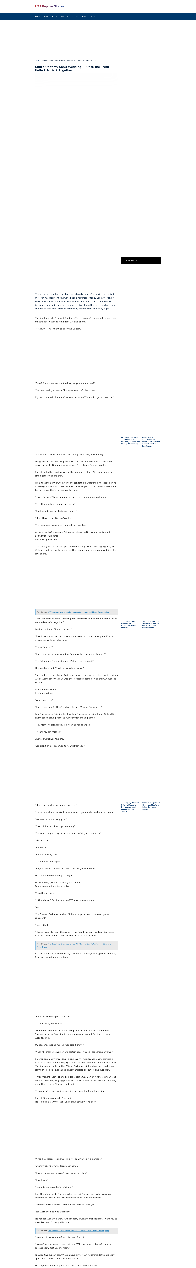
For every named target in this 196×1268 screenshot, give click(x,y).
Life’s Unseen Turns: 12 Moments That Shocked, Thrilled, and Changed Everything (130, 406)
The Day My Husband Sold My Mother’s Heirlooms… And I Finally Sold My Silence (130, 772)
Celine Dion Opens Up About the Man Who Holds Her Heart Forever (151, 771)
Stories (75, 16)
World (92, 16)
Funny (54, 16)
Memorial (64, 16)
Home (37, 16)
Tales (46, 16)
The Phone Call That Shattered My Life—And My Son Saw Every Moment (150, 589)
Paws (84, 16)
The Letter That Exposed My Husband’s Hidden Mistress (128, 589)
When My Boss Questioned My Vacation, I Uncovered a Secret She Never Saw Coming (151, 407)
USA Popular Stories (49, 6)
